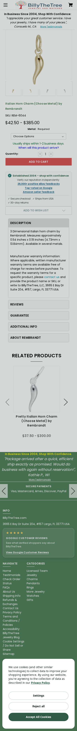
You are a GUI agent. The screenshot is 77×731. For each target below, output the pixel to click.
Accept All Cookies (38, 717)
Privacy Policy (40, 683)
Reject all (38, 706)
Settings (38, 695)
